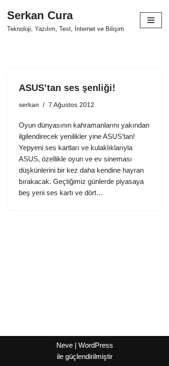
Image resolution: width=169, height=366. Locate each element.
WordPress (95, 345)
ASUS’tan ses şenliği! (67, 88)
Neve (64, 345)
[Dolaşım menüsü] (151, 20)
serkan (29, 104)
